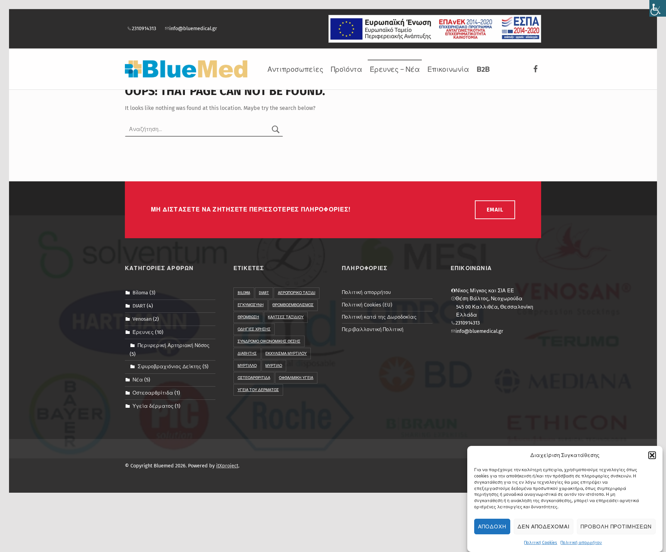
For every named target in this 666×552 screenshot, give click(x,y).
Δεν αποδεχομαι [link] (544, 527)
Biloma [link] (140, 293)
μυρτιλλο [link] (247, 365)
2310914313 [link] (144, 28)
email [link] (495, 209)
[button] (652, 455)
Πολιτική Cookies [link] (540, 542)
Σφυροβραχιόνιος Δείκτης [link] (169, 366)
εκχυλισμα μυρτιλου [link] (286, 353)
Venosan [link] (142, 319)
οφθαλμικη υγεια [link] (296, 378)
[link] (657, 8)
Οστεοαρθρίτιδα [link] (153, 393)
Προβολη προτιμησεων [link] (616, 527)
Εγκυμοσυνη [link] (251, 305)
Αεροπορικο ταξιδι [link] (296, 293)
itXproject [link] (227, 466)
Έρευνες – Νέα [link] (395, 69)
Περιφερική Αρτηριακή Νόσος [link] (174, 345)
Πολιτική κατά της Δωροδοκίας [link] (379, 317)
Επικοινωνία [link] (448, 69)
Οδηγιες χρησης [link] (254, 329)
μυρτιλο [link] (273, 365)
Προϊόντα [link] (346, 69)
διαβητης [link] (247, 353)
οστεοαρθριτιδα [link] (254, 378)
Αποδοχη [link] (492, 527)
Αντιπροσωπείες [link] (295, 69)
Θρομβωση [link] (248, 317)
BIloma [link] (244, 293)
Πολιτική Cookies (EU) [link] (367, 305)
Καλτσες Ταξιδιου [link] (286, 317)
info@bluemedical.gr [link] (193, 28)
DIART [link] (139, 306)
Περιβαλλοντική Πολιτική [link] (372, 329)
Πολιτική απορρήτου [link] (581, 542)
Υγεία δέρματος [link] (153, 406)
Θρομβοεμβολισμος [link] (293, 305)
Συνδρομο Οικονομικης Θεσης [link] (269, 341)
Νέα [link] (138, 380)
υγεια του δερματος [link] (258, 390)
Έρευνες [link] (143, 332)
